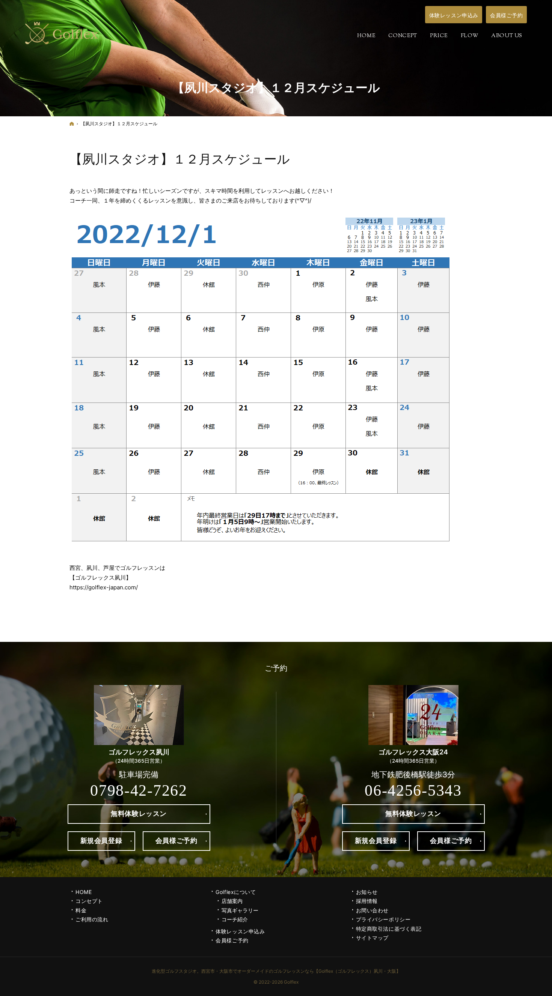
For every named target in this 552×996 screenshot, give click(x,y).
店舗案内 (232, 901)
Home (83, 892)
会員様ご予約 (232, 940)
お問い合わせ (372, 910)
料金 (80, 910)
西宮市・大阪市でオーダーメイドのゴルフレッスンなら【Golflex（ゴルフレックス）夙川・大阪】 (301, 971)
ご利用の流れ (91, 919)
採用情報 (367, 901)
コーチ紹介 (235, 919)
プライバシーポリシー (383, 919)
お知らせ (367, 892)
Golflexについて (236, 892)
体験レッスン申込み (240, 931)
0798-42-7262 (138, 790)
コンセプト (89, 901)
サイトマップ (372, 937)
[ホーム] (71, 123)
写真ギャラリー (240, 910)
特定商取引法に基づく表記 (389, 928)
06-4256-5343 (413, 790)
